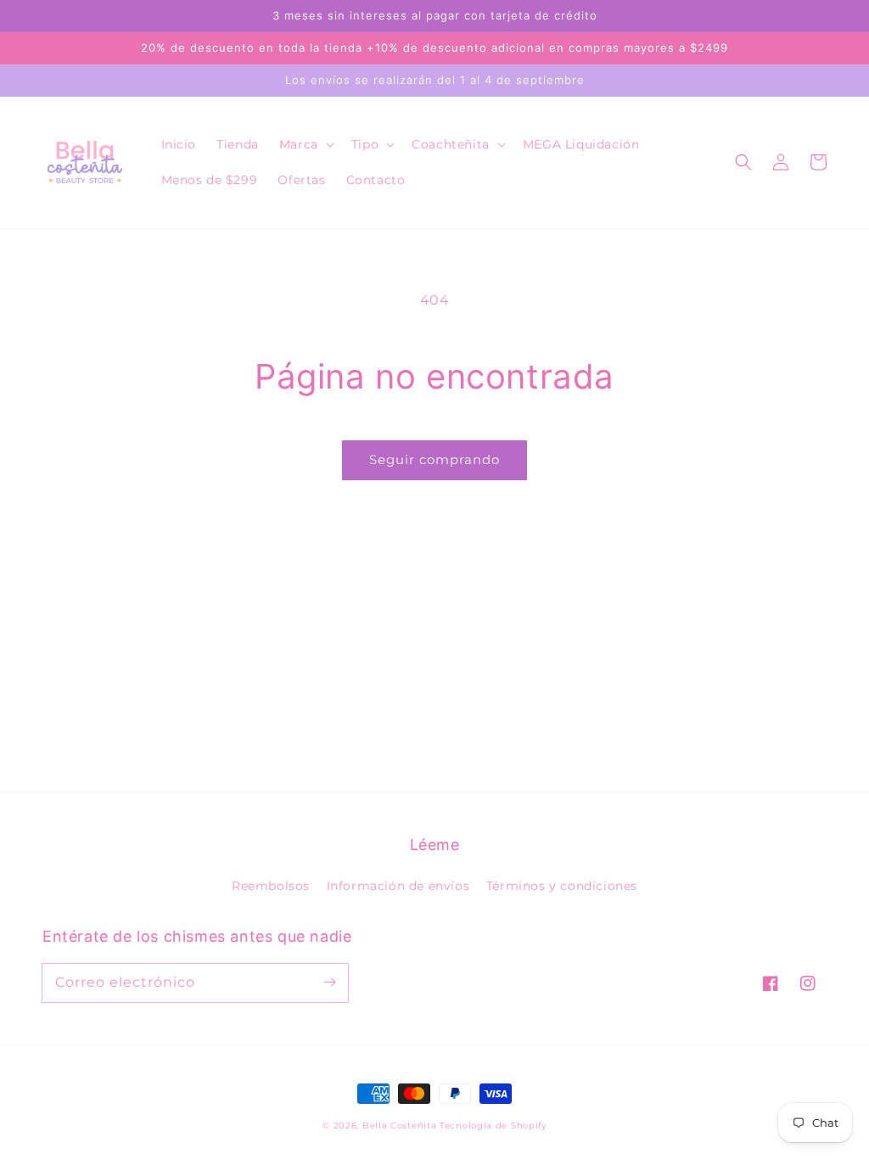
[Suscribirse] (329, 982)
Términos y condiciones (561, 885)
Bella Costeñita (399, 1125)
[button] (305, 144)
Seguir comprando (434, 459)
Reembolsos (271, 885)
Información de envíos (398, 885)
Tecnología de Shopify (493, 1125)
